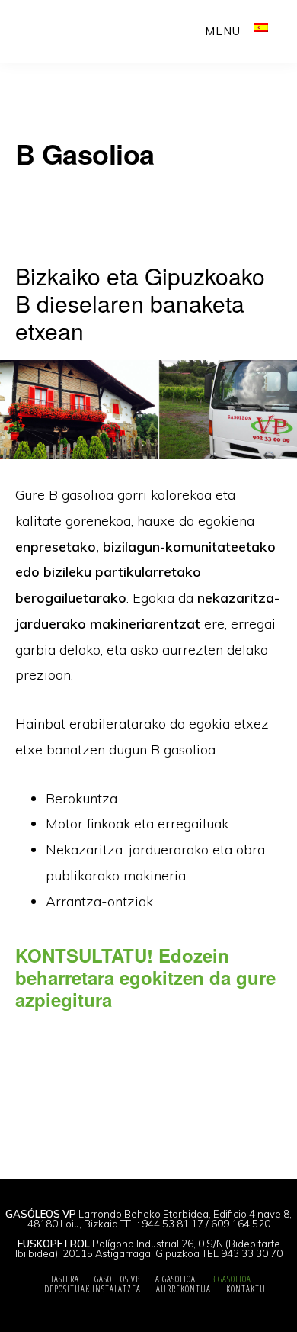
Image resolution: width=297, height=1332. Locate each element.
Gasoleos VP (66, 30)
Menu (223, 31)
